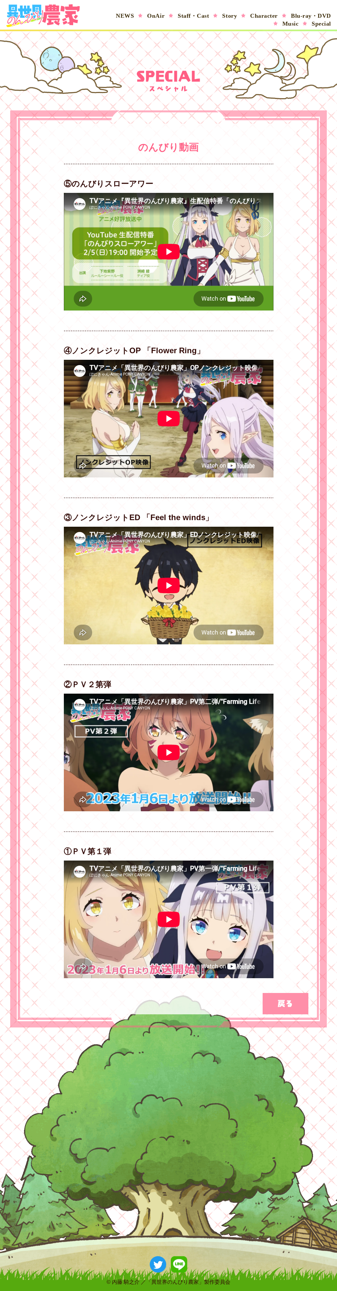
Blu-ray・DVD (311, 15)
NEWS (125, 15)
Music (290, 23)
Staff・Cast (193, 15)
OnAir (156, 15)
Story (229, 15)
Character (264, 15)
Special (321, 23)
